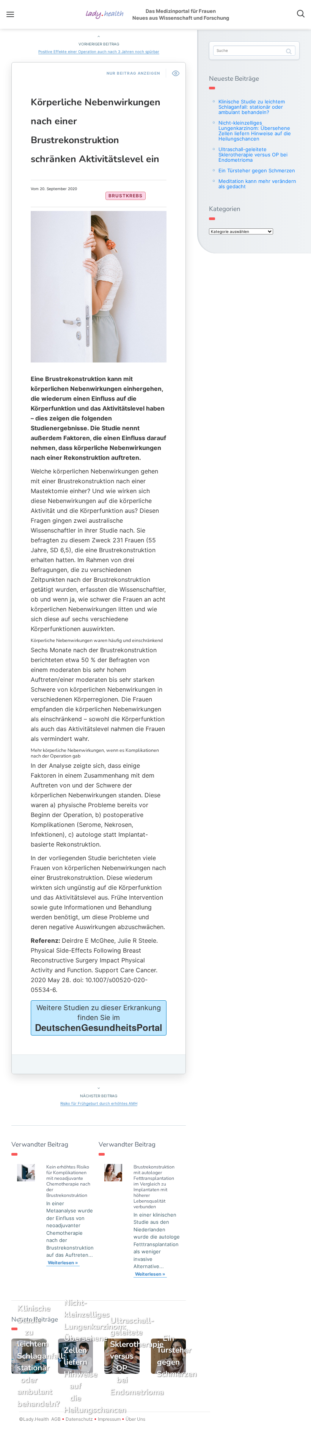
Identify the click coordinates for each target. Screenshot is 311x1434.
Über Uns (134, 1419)
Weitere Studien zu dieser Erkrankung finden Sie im (98, 1018)
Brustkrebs (125, 195)
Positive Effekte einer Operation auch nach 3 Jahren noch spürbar (98, 51)
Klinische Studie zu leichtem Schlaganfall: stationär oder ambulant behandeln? (251, 106)
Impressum (109, 1419)
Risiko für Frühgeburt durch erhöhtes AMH (98, 1103)
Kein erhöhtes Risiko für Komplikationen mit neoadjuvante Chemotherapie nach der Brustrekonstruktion (68, 1181)
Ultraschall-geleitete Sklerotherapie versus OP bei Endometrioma (252, 154)
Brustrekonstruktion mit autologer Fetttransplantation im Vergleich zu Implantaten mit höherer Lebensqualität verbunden (154, 1187)
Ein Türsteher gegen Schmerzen (256, 170)
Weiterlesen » (63, 1262)
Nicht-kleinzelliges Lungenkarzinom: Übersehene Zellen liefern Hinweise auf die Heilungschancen (254, 131)
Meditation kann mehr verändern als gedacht (257, 183)
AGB (56, 1419)
